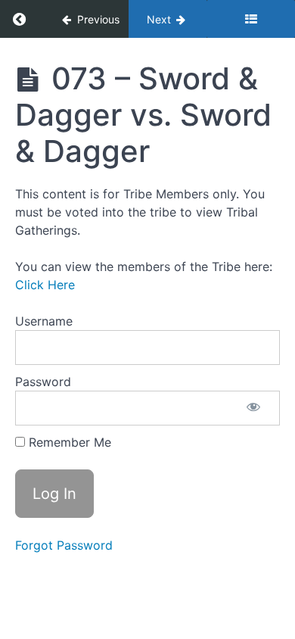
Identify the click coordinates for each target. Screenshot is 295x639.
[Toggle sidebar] (250, 19)
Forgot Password (64, 545)
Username (44, 321)
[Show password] (253, 408)
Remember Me (68, 442)
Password (43, 381)
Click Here (45, 284)
